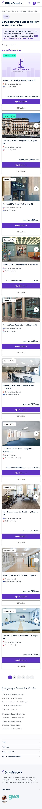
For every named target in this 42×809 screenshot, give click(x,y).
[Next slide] (36, 65)
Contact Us (6, 789)
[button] (39, 415)
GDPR (4, 742)
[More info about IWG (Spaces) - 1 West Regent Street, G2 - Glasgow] (21, 321)
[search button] (23, 3)
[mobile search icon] (34, 3)
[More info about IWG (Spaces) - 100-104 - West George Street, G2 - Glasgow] (21, 200)
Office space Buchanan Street (12, 698)
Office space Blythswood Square (13, 694)
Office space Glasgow (9, 709)
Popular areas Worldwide (11, 757)
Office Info (20, 108)
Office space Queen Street (11, 725)
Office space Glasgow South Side (13, 718)
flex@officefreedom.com (23, 38)
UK (9, 11)
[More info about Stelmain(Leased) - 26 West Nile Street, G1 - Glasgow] (21, 76)
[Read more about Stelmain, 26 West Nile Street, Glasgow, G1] (21, 92)
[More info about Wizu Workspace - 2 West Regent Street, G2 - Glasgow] (21, 381)
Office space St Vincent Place (12, 729)
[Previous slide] (5, 65)
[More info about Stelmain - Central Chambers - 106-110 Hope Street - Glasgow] (21, 571)
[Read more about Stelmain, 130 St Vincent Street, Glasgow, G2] (21, 276)
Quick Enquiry (21, 102)
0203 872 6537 (30, 3)
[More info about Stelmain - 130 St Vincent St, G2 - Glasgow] (21, 260)
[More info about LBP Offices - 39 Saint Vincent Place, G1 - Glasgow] (21, 631)
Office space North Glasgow (11, 721)
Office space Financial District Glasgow (15, 702)
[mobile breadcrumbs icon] (38, 3)
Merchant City (32, 11)
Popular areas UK (8, 752)
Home (3, 11)
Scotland (15, 11)
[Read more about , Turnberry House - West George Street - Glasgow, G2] (21, 463)
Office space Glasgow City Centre (13, 714)
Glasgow (23, 11)
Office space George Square (11, 705)
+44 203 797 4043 (15, 97)
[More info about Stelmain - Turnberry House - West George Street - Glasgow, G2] (21, 444)
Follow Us (5, 747)
